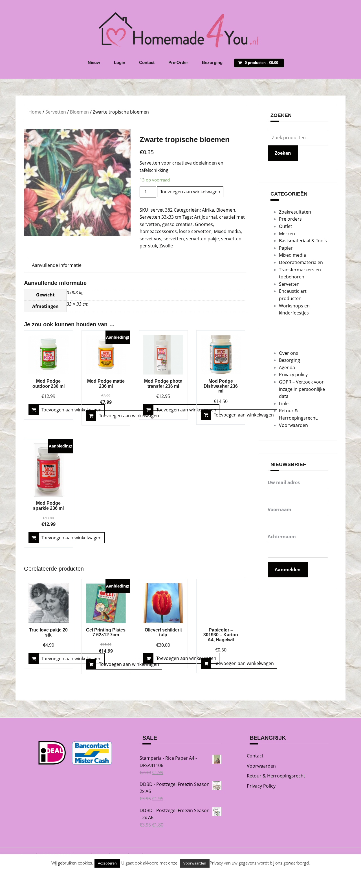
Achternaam (282, 536)
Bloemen (79, 112)
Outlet (285, 226)
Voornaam (279, 509)
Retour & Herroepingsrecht (276, 776)
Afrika (208, 210)
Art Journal (205, 217)
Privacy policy (293, 374)
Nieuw (94, 62)
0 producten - (261, 63)
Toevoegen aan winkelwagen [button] (71, 410)
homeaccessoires (158, 231)
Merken (287, 234)
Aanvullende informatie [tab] (57, 265)
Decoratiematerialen (301, 262)
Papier (286, 248)
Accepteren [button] (107, 863)
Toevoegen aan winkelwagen (190, 192)
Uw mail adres (284, 482)
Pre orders (290, 219)
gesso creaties (177, 224)
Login (119, 62)
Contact (147, 62)
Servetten (55, 112)
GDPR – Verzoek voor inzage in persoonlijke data (302, 389)
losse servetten (195, 231)
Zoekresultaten (295, 212)
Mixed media (227, 231)
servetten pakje (202, 239)
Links (284, 403)
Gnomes (204, 224)
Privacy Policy (261, 786)
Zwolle (166, 246)
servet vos (150, 239)
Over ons (288, 353)
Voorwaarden (293, 425)
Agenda (287, 367)
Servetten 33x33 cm (160, 217)
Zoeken (283, 153)
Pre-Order (178, 62)
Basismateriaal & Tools (303, 241)
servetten (174, 239)
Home (34, 112)
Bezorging (212, 62)
